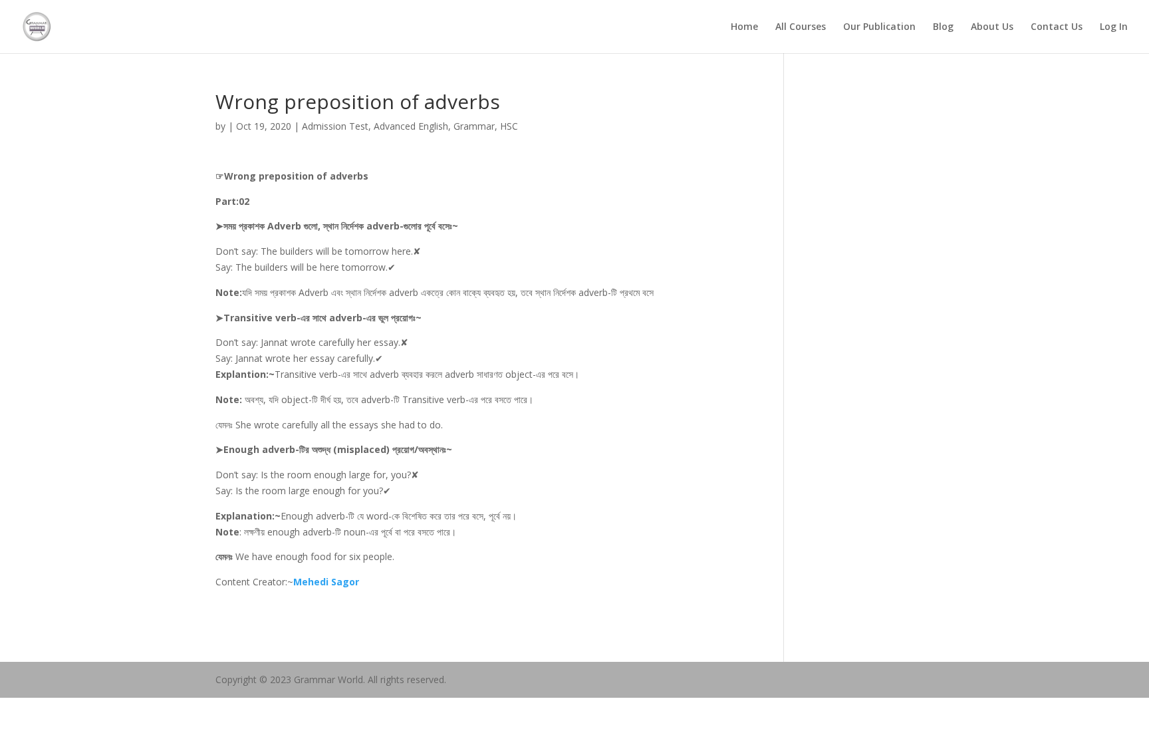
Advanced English (411, 126)
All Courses (800, 27)
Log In (1114, 27)
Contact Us (1057, 27)
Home (744, 27)
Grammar (474, 126)
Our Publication (879, 27)
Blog (943, 27)
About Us (992, 27)
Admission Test (335, 126)
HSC (509, 126)
